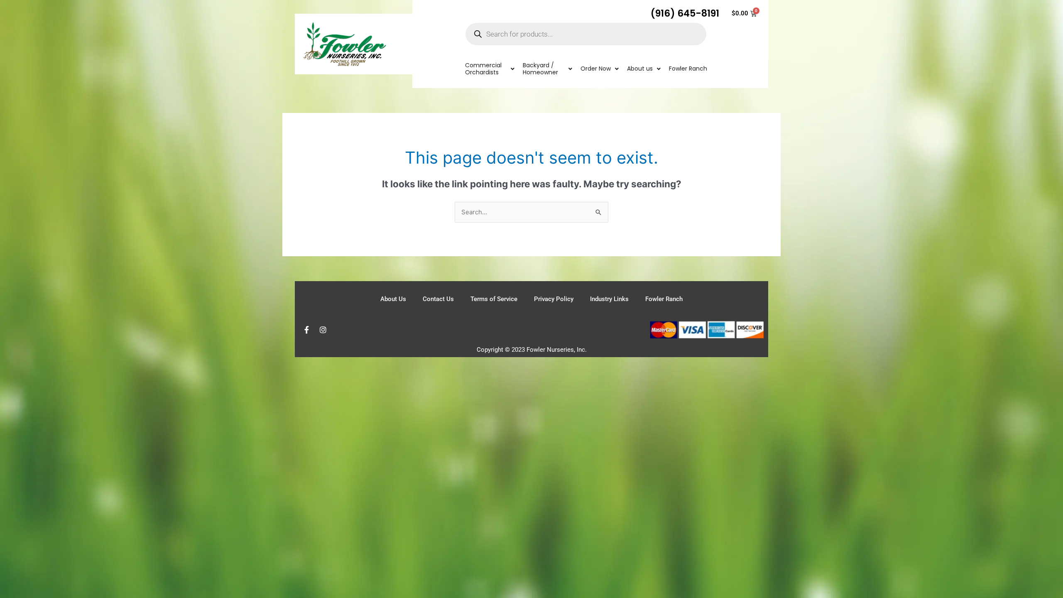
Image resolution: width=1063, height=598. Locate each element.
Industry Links (609, 299)
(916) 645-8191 (685, 13)
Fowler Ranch (664, 299)
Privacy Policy (553, 299)
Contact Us (438, 299)
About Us (393, 299)
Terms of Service (493, 299)
